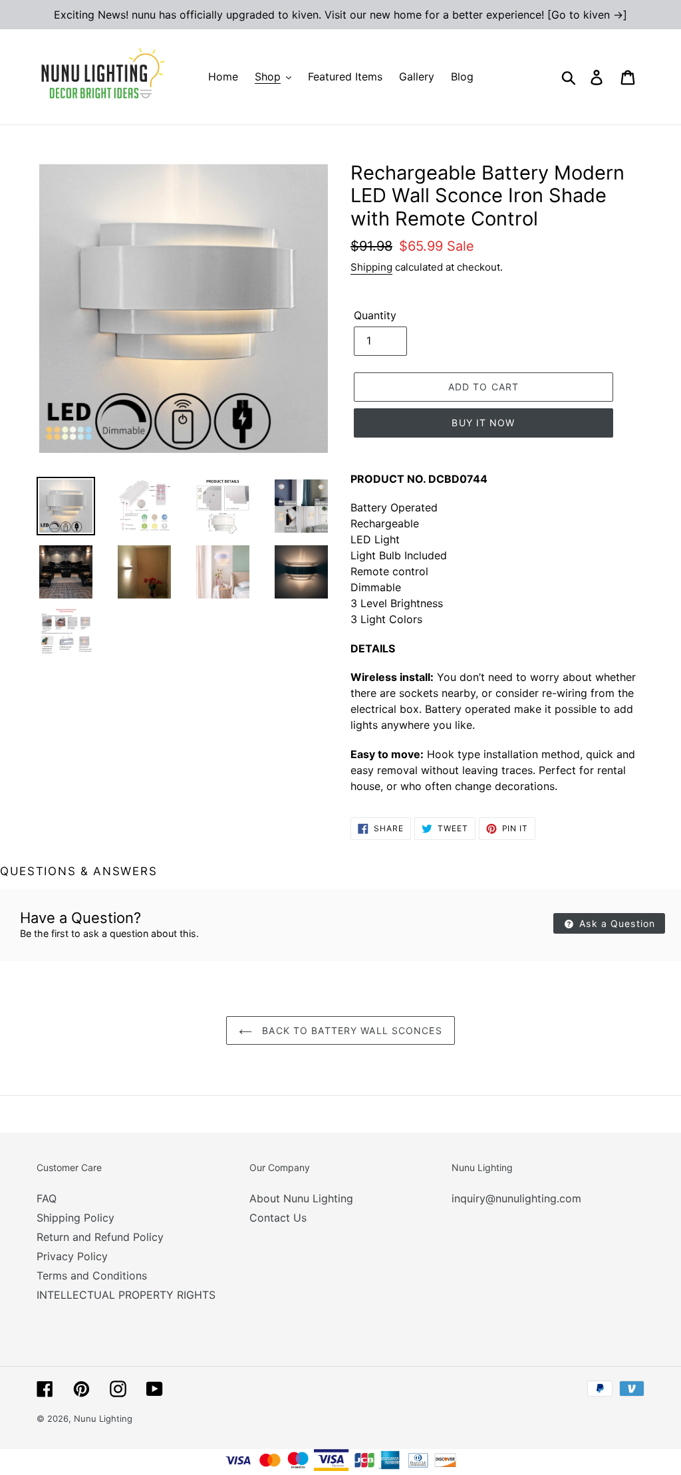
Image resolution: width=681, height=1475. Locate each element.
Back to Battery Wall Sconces (350, 1030)
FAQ (47, 1198)
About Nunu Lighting (301, 1198)
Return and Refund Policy (100, 1237)
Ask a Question (615, 923)
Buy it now (483, 422)
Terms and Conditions (92, 1275)
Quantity (375, 315)
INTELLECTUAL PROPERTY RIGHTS (126, 1294)
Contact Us (278, 1217)
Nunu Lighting (103, 1418)
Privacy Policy (72, 1256)
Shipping (371, 267)
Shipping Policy (75, 1217)
